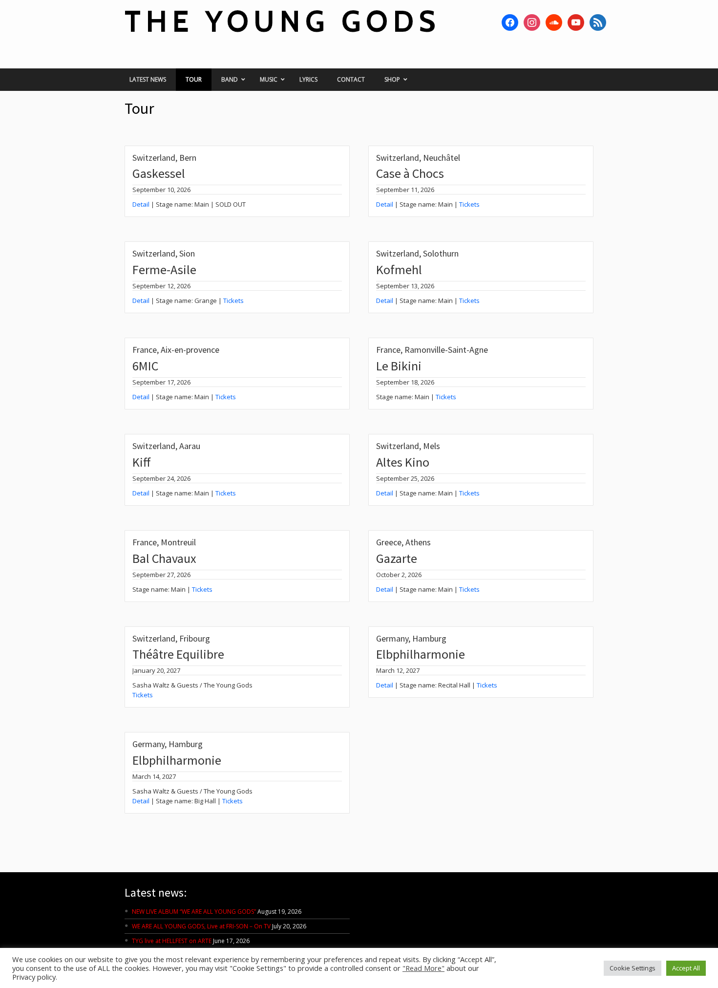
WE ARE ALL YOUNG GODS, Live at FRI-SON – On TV (201, 926)
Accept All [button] (686, 968)
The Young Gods (283, 21)
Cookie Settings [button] (632, 968)
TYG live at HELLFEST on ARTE (171, 941)
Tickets (469, 204)
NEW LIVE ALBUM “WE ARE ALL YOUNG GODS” (194, 911)
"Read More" (423, 968)
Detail (140, 204)
